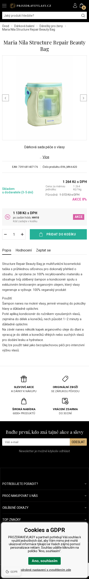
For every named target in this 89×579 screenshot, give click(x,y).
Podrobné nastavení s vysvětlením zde (44, 569)
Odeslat (78, 442)
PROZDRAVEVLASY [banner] (30, 6)
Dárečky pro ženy (51, 26)
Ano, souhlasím (44, 561)
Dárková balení (24, 26)
